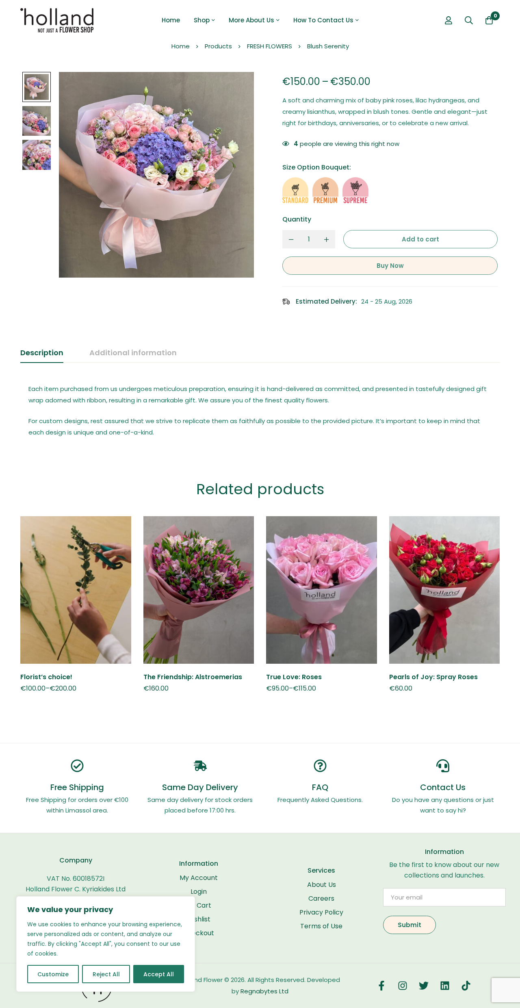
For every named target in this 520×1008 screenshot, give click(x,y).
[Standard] (295, 190)
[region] (105, 944)
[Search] (469, 20)
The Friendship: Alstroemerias (192, 677)
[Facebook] (381, 986)
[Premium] (325, 190)
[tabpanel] (260, 410)
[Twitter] (424, 986)
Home (180, 46)
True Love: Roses (294, 677)
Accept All (158, 974)
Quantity (296, 219)
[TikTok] (466, 986)
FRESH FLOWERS (269, 46)
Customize (53, 974)
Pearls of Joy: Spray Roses (433, 677)
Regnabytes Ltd (264, 991)
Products (218, 46)
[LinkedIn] (445, 986)
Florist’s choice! (46, 677)
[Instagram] (402, 986)
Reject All (106, 974)
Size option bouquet (316, 167)
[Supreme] (355, 190)
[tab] (41, 353)
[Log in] (448, 20)
